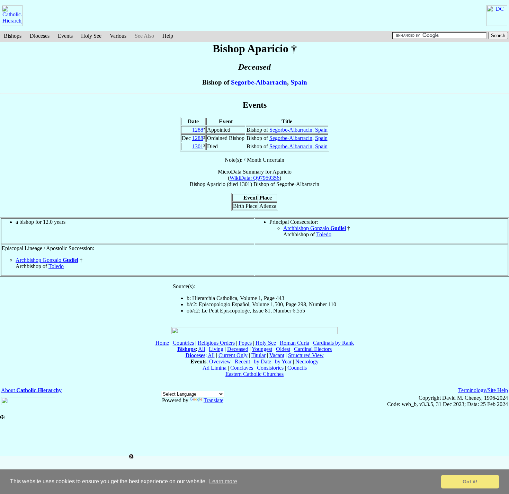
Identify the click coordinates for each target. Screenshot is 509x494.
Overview (220, 361)
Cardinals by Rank (333, 343)
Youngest (262, 349)
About (31, 390)
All (201, 349)
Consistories (270, 368)
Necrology (307, 361)
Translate (213, 400)
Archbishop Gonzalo (314, 228)
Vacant (276, 355)
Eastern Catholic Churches (254, 374)
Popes (245, 343)
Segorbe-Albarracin (259, 82)
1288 (197, 130)
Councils (297, 368)
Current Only (233, 355)
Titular (258, 355)
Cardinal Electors (313, 349)
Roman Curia (294, 343)
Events (65, 36)
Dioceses (40, 36)
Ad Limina (214, 368)
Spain (299, 82)
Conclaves (241, 368)
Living (216, 349)
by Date (262, 361)
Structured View (306, 355)
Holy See (91, 36)
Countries (183, 343)
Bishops (12, 36)
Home (162, 343)
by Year (283, 361)
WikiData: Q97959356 (254, 178)
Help (167, 36)
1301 (197, 146)
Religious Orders (216, 343)
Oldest (283, 349)
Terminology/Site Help (483, 390)
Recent (242, 361)
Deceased (237, 349)
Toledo (323, 234)
